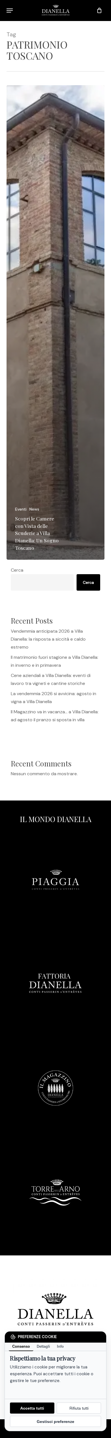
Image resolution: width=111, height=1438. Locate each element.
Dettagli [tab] (43, 1346)
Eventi (20, 509)
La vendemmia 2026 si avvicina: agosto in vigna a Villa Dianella (53, 698)
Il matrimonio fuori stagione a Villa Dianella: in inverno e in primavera (54, 661)
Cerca (17, 570)
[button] (10, 10)
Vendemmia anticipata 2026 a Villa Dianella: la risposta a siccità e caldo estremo (48, 639)
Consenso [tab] (21, 1346)
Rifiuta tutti (79, 1408)
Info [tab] (60, 1346)
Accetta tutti (32, 1408)
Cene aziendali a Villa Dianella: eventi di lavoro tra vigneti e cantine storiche (51, 679)
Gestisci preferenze (55, 1421)
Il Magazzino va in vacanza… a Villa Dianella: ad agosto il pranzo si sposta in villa (54, 716)
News (34, 509)
